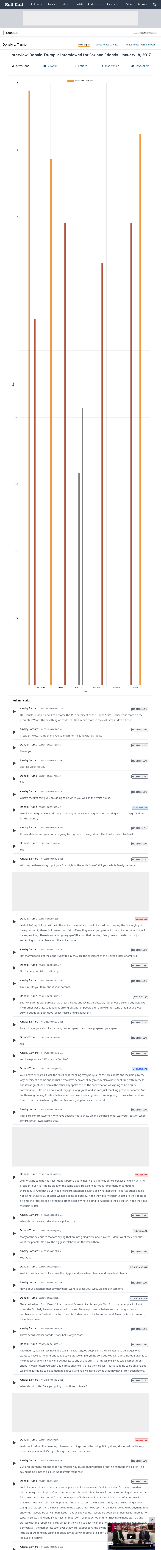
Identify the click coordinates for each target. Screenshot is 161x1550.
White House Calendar (107, 44)
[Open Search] (154, 4)
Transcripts (84, 44)
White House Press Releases (140, 44)
